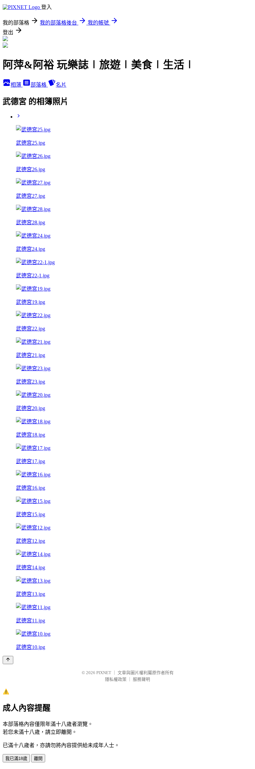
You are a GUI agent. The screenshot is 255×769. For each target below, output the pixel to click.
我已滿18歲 (16, 758)
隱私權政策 (116, 679)
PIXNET (103, 672)
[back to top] (8, 660)
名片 (61, 85)
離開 (38, 758)
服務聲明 (141, 679)
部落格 (39, 85)
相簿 (17, 85)
